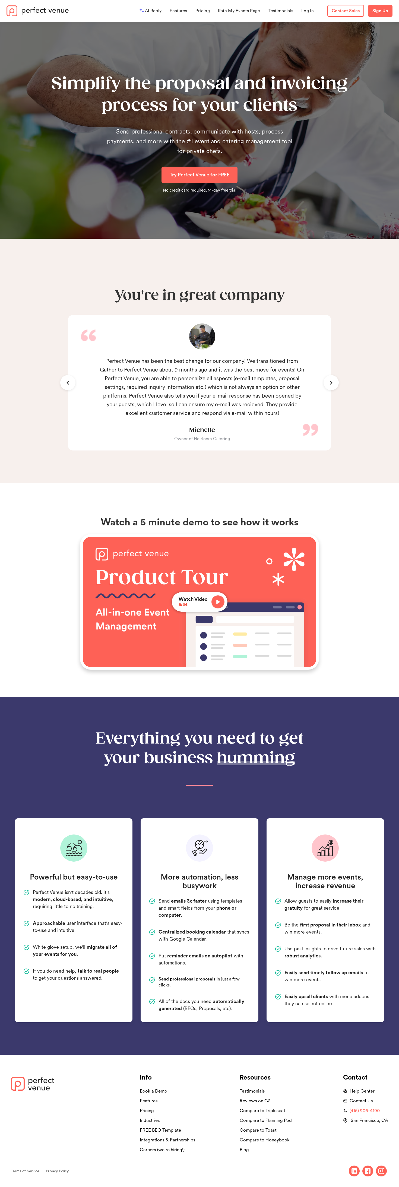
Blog (244, 1149)
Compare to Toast (258, 1130)
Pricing (202, 10)
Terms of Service (25, 1171)
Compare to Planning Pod (266, 1120)
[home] (38, 11)
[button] (67, 382)
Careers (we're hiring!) (162, 1149)
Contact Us (361, 1100)
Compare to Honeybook (265, 1139)
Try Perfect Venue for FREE (199, 174)
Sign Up (380, 10)
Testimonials (280, 10)
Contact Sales (346, 10)
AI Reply (153, 10)
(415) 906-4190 (365, 1110)
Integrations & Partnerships (167, 1139)
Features (178, 10)
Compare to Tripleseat (262, 1110)
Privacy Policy (57, 1171)
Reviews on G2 (255, 1100)
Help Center (362, 1091)
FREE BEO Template (160, 1130)
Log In (307, 10)
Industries (150, 1120)
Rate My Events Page (239, 10)
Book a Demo (153, 1091)
